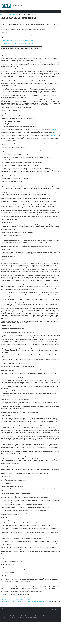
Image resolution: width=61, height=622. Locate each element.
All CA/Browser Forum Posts (10, 14)
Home (1, 14)
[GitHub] (2, 609)
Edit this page (55, 609)
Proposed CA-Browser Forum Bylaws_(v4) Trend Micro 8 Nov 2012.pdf (17, 43)
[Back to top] (57, 620)
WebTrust (54, 129)
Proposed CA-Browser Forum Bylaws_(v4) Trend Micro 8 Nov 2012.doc (17, 40)
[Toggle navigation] (3, 11)
